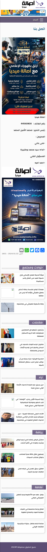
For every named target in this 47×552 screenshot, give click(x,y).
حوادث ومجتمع (32, 267)
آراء (41, 377)
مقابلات (37, 322)
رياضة (39, 432)
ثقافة (39, 487)
